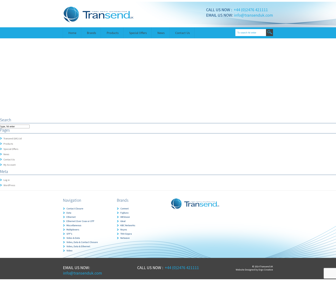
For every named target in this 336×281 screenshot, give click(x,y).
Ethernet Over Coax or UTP (80, 221)
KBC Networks (127, 225)
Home (72, 33)
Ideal (122, 221)
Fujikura (124, 212)
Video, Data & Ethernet (78, 246)
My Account (10, 164)
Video (69, 250)
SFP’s (69, 233)
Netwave (125, 238)
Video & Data (73, 238)
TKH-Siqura (126, 233)
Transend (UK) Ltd (13, 138)
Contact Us (182, 33)
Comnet (124, 208)
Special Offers (138, 33)
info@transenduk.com (253, 15)
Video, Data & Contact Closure (82, 242)
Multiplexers (72, 229)
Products (113, 33)
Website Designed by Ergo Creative (254, 269)
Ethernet (71, 216)
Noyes (123, 229)
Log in (7, 180)
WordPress (9, 185)
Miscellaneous (73, 225)
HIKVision (125, 216)
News (161, 33)
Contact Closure (74, 208)
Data (68, 212)
